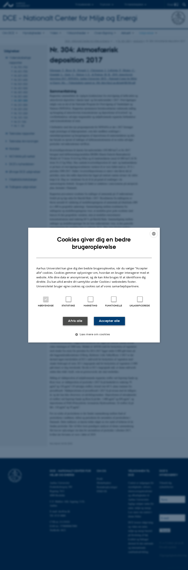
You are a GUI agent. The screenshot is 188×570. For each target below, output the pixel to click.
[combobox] (154, 233)
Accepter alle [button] (109, 321)
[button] (94, 334)
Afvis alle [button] (75, 321)
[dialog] (94, 285)
